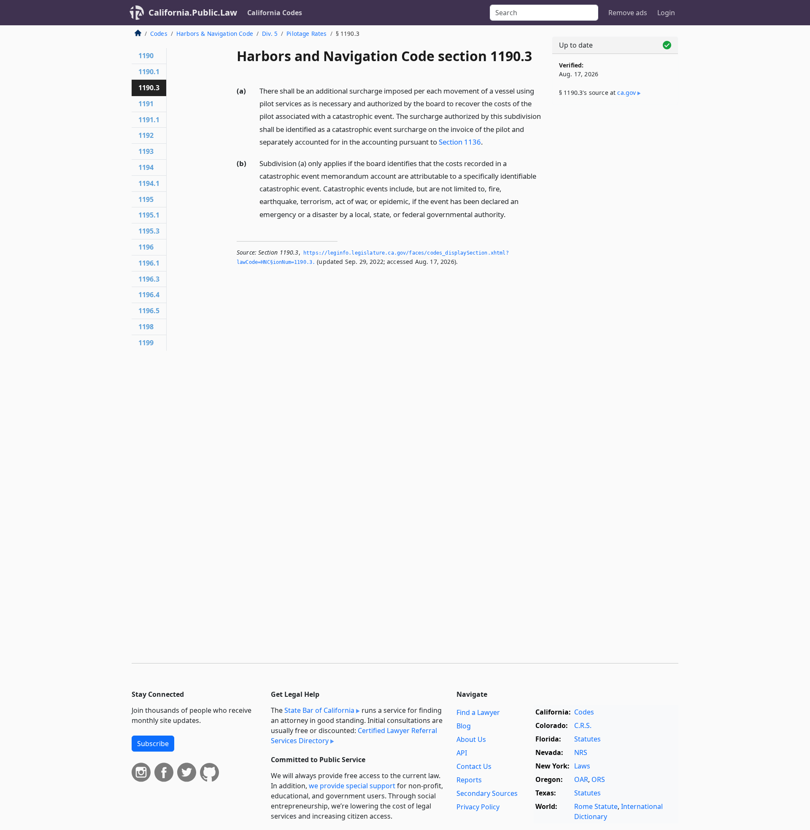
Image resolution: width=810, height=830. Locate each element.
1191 (146, 103)
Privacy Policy (478, 806)
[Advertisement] (615, 243)
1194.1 (148, 183)
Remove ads (627, 12)
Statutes (587, 739)
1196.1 (148, 263)
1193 (146, 151)
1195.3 (148, 231)
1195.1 (148, 215)
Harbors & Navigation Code (214, 34)
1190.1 (148, 71)
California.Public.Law (192, 12)
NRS (580, 752)
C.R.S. (582, 725)
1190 (146, 55)
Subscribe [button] (153, 743)
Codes (158, 34)
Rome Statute (596, 806)
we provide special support (352, 785)
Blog (463, 726)
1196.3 (148, 279)
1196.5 (148, 310)
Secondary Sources (487, 793)
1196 (146, 247)
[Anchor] (487, 141)
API (461, 752)
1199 (146, 342)
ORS (598, 779)
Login (666, 12)
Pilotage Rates (306, 34)
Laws (582, 766)
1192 (146, 135)
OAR (581, 779)
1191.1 (148, 119)
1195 (146, 199)
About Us (471, 739)
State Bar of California (319, 710)
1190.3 (148, 87)
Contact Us (473, 766)
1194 (146, 167)
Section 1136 (460, 142)
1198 (146, 326)
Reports (469, 779)
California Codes (274, 12)
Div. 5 (270, 34)
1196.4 (148, 294)
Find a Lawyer (478, 712)
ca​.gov (626, 93)
